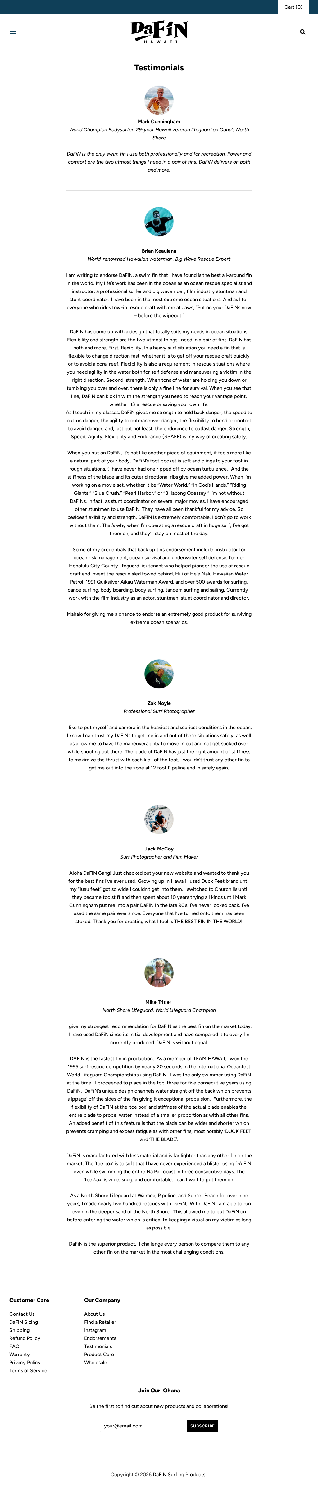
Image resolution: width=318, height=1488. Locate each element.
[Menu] (13, 32)
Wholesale (95, 1362)
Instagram (95, 1330)
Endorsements (100, 1338)
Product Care (99, 1354)
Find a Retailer (100, 1322)
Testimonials (98, 1346)
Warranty (19, 1354)
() (293, 7)
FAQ (14, 1346)
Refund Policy (24, 1338)
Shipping (19, 1330)
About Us (94, 1314)
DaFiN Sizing (23, 1322)
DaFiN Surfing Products (179, 1474)
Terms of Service (28, 1370)
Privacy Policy (25, 1362)
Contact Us (21, 1314)
